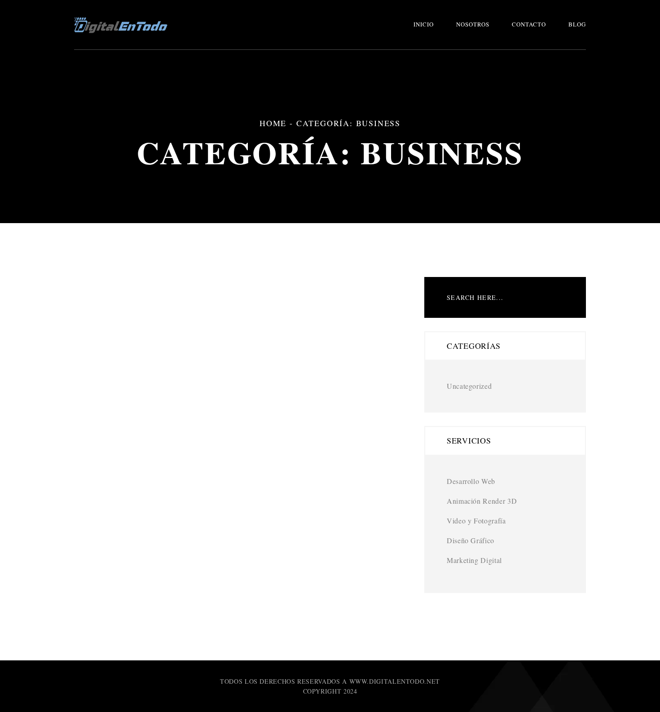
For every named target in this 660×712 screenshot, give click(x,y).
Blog (577, 24)
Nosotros (472, 24)
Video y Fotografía (476, 520)
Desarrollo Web (471, 481)
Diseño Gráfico (470, 540)
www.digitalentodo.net (394, 681)
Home (273, 123)
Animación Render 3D (482, 500)
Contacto (529, 24)
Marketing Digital (474, 560)
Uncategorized (469, 386)
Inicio (424, 24)
